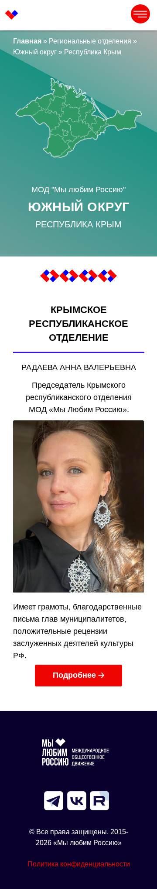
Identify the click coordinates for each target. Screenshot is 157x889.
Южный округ (35, 52)
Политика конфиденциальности (78, 864)
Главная (27, 41)
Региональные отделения (90, 41)
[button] (78, 675)
